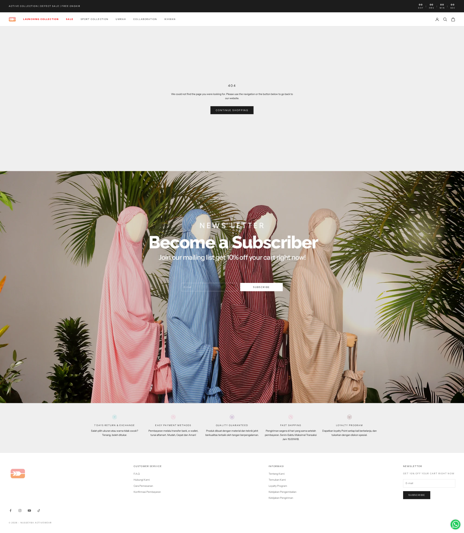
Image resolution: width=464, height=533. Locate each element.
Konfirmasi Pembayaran (147, 491)
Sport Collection (95, 19)
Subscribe (261, 287)
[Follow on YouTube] (29, 510)
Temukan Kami (277, 479)
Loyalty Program (278, 486)
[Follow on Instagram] (20, 510)
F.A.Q (137, 473)
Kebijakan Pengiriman (281, 497)
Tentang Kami (277, 473)
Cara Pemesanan (143, 486)
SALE (69, 19)
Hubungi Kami (142, 479)
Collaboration (145, 19)
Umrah (121, 19)
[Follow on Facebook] (10, 510)
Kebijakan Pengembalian (282, 491)
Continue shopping (232, 110)
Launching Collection (41, 19)
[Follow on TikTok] (39, 510)
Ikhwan (170, 19)
